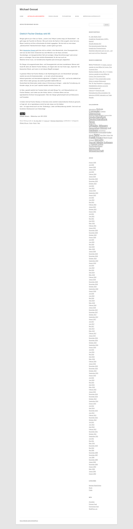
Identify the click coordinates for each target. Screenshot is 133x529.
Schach (91, 140)
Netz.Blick (103, 135)
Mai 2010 (91, 448)
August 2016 (92, 347)
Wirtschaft (94, 148)
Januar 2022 (92, 207)
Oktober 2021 (92, 209)
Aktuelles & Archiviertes (36, 16)
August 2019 (92, 263)
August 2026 (92, 162)
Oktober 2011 (92, 434)
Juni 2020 (91, 242)
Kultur (30, 123)
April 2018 (92, 300)
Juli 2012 (91, 422)
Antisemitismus (92, 109)
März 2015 (92, 387)
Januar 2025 (92, 169)
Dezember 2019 (93, 254)
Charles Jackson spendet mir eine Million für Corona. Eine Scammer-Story (100, 67)
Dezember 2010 (93, 446)
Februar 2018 (92, 305)
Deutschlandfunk (97, 117)
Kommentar (93, 132)
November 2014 (93, 396)
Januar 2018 (92, 307)
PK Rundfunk (66, 16)
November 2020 (93, 233)
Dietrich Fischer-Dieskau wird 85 (35, 33)
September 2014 (93, 401)
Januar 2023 (92, 190)
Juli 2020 (91, 240)
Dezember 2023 (93, 179)
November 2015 (93, 368)
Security (99, 140)
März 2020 (92, 249)
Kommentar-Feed (94, 506)
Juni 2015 (91, 380)
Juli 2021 (91, 214)
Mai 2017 (91, 326)
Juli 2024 (91, 172)
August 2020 (92, 237)
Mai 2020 (91, 244)
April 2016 (92, 357)
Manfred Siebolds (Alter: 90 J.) (97, 72)
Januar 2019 (92, 279)
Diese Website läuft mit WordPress (29, 520)
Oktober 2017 (92, 314)
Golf (109, 128)
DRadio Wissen (24, 123)
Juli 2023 (91, 186)
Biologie (99, 109)
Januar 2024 (92, 176)
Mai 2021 (91, 218)
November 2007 (93, 455)
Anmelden (92, 502)
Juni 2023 (91, 188)
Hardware (93, 130)
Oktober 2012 (92, 420)
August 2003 (92, 467)
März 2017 (92, 331)
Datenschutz (95, 113)
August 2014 (92, 403)
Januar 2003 (92, 471)
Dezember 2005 (93, 460)
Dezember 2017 (93, 310)
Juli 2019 (91, 265)
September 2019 (93, 261)
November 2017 (93, 312)
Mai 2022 (91, 202)
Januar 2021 (92, 228)
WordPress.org (93, 509)
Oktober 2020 (92, 235)
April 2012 (92, 427)
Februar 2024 (92, 174)
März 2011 (92, 443)
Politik (92, 137)
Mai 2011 (91, 441)
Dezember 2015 (93, 366)
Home (21, 16)
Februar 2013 (92, 415)
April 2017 (92, 328)
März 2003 (92, 469)
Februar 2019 (92, 277)
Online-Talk (110, 135)
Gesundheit (94, 128)
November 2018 (93, 284)
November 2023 (93, 181)
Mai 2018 (91, 298)
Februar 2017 (92, 333)
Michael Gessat (29, 9)
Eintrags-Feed (93, 504)
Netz (38, 123)
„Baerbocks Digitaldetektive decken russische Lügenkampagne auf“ (100, 86)
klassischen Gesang (29, 50)
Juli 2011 (91, 438)
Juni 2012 (91, 424)
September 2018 (93, 289)
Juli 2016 (91, 350)
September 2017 (93, 317)
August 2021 (92, 211)
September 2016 (93, 345)
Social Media (96, 142)
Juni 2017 (91, 324)
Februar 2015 (92, 389)
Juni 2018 (91, 296)
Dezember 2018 (93, 282)
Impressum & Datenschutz (91, 16)
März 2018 (92, 303)
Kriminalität (102, 132)
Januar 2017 (92, 336)
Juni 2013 (91, 413)
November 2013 (93, 410)
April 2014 (92, 408)
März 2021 (92, 223)
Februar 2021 (92, 226)
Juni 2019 (91, 268)
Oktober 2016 (92, 343)
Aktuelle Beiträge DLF (95, 43)
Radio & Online (53, 16)
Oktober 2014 (92, 399)
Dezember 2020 (93, 230)
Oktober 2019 (92, 258)
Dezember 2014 (93, 394)
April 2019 (92, 272)
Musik (77, 16)
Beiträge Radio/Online (57, 121)
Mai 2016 (91, 354)
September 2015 (93, 373)
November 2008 (93, 453)
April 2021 (92, 221)
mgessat (46, 121)
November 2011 (93, 431)
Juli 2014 (91, 406)
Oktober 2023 (92, 183)
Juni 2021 (91, 216)
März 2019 (92, 275)
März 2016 (92, 359)
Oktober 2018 (92, 286)
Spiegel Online (97, 144)
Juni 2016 (91, 352)
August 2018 (92, 291)
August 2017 (92, 319)
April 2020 (92, 247)
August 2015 (92, 375)
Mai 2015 (91, 382)
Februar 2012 (92, 429)
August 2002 (92, 474)
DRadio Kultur (92, 123)
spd (90, 144)
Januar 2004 (92, 462)
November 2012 (93, 417)
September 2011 (93, 436)
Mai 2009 (91, 450)
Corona (102, 111)
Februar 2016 (92, 361)
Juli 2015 (91, 378)
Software (108, 142)
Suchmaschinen (96, 146)
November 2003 (93, 464)
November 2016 (93, 340)
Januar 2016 (92, 364)
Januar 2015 (92, 392)
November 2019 (93, 256)
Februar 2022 (92, 204)
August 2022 (92, 195)
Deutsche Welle (108, 115)
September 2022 (93, 193)
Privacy (99, 137)
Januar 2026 (92, 167)
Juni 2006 (91, 457)
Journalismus (102, 130)
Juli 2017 (91, 321)
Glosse (103, 128)
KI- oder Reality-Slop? (95, 36)
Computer (94, 111)
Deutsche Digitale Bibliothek (96, 115)
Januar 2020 (92, 251)
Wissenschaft (96, 150)
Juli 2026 (91, 165)
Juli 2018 (91, 293)
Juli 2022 (91, 197)
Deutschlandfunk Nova (98, 120)
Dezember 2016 (93, 338)
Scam (110, 138)
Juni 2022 (91, 200)
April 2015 (92, 385)
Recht (105, 138)
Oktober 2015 (92, 371)
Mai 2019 (91, 270)
